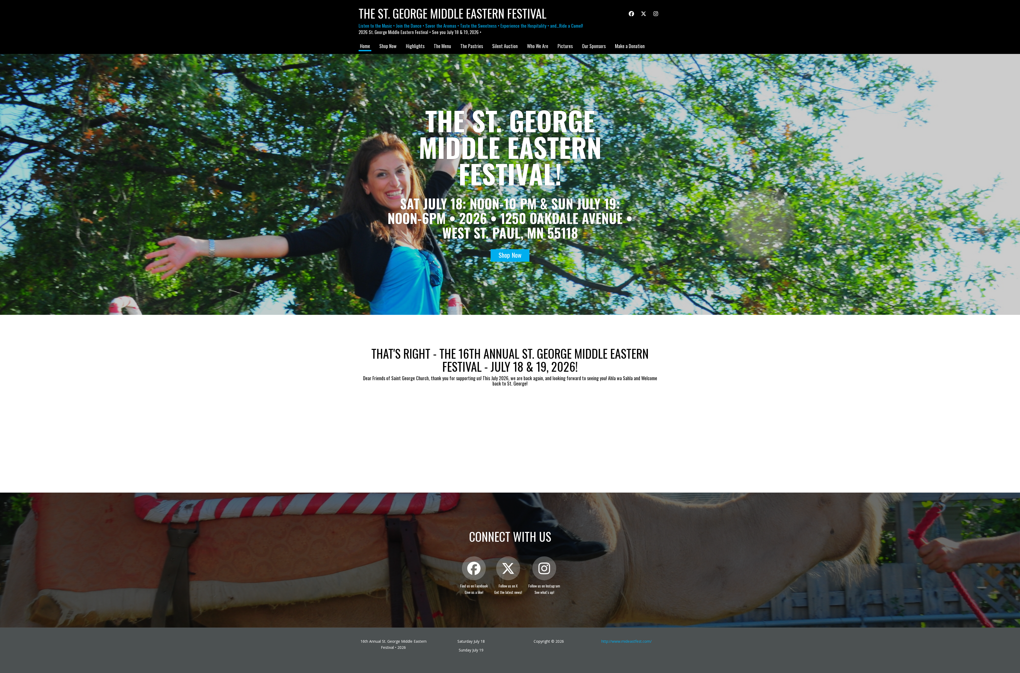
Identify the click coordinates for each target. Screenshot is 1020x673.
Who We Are (537, 46)
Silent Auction (505, 46)
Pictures (565, 46)
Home (365, 46)
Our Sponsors (594, 46)
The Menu (442, 46)
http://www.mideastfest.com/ (626, 641)
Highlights (415, 46)
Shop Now (388, 46)
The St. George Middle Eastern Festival (452, 13)
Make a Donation (630, 46)
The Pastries (471, 46)
